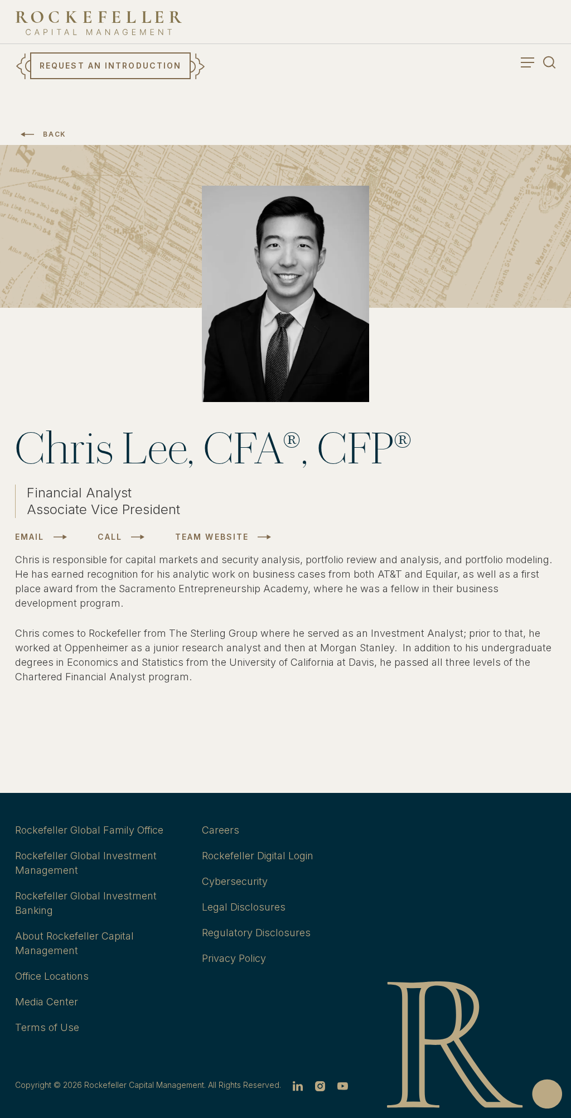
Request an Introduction (110, 65)
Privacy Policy (234, 958)
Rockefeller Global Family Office (89, 830)
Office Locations (52, 976)
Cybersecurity (235, 881)
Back (54, 134)
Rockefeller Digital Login (257, 856)
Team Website (212, 537)
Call (110, 537)
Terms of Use (47, 1027)
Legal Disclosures (244, 907)
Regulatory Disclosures (256, 932)
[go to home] (98, 23)
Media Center (46, 1002)
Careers (220, 830)
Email (30, 537)
